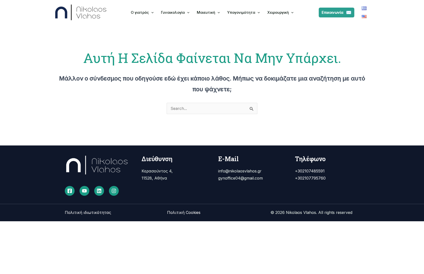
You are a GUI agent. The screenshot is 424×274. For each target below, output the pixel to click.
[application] (151, 12)
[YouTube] (84, 191)
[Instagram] (114, 191)
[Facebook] (70, 191)
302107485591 (311, 171)
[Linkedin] (99, 191)
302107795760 (312, 178)
